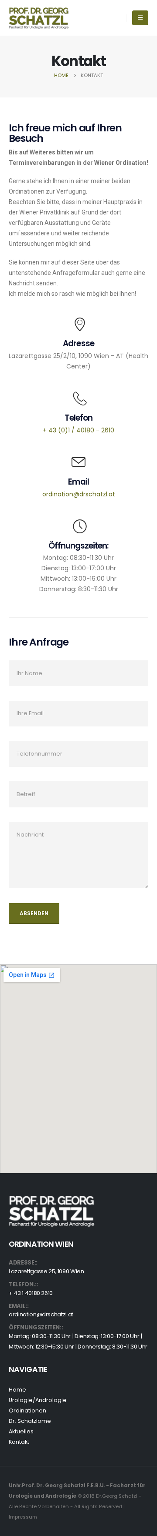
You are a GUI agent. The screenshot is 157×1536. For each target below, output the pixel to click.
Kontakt (19, 1442)
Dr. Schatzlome (30, 1421)
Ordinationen (27, 1410)
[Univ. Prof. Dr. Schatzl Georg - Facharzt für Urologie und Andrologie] (39, 18)
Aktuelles (21, 1431)
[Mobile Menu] (140, 17)
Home (17, 1389)
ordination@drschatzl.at (41, 1314)
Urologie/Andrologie (38, 1400)
